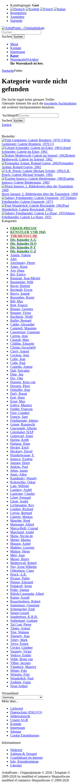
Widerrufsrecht (20, 716)
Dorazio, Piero (20, 386)
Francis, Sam (19, 417)
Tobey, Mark (19, 640)
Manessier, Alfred (22, 524)
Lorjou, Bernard (21, 513)
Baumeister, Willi (21, 282)
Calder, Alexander (22, 324)
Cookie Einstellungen (24, 735)
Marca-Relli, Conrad (24, 528)
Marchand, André (22, 532)
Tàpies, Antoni (20, 628)
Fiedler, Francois (21, 409)
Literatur (16, 765)
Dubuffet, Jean (20, 390)
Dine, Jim (16, 374)
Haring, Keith (19, 440)
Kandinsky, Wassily (23, 478)
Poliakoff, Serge (21, 586)
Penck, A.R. (18, 574)
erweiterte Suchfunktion (60, 103)
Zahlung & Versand (23, 754)
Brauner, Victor (20, 313)
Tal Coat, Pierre (20, 624)
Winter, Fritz (18, 670)
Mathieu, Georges (22, 547)
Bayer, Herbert (20, 286)
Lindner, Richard (21, 509)
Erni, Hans (17, 397)
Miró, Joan (17, 555)
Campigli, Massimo (23, 328)
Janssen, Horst (20, 463)
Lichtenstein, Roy (22, 505)
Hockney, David (21, 451)
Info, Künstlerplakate (24, 761)
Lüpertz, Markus (21, 517)
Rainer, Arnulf (19, 597)
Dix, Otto (16, 378)
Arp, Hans (17, 270)
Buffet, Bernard (20, 320)
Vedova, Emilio (20, 655)
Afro (13, 259)
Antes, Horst (18, 266)
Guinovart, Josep (21, 436)
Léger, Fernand (20, 497)
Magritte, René (20, 520)
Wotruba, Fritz (20, 674)
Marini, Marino (20, 540)
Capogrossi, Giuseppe (25, 332)
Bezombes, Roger (22, 297)
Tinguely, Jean (20, 636)
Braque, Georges (21, 309)
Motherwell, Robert (23, 563)
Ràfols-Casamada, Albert (27, 593)
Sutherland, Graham (23, 620)
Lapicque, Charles (22, 493)
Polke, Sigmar (19, 590)
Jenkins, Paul (19, 467)
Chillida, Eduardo (22, 343)
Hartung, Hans (20, 443)
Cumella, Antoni (21, 366)
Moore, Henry (19, 559)
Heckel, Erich (19, 447)
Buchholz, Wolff (21, 316)
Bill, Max (16, 301)
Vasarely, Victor (21, 651)
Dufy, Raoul (18, 393)
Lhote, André (19, 501)
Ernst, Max (17, 401)
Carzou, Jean (19, 336)
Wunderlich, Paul (21, 678)
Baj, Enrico (18, 274)
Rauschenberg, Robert (25, 601)
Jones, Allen (18, 474)
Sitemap (15, 731)
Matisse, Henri (20, 551)
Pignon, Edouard (21, 582)
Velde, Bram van (21, 659)
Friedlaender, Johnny (24, 420)
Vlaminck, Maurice (23, 667)
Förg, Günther (19, 413)
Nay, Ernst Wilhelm (23, 567)
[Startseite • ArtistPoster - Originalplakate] (23, 28)
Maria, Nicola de (21, 536)
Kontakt (15, 48)
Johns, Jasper (19, 470)
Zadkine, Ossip (20, 682)
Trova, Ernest (19, 643)
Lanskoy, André (21, 490)
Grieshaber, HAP (21, 432)
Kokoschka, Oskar (22, 482)
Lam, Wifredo (19, 486)
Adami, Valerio (20, 255)
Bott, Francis (19, 305)
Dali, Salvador (20, 370)
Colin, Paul (17, 363)
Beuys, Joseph (20, 293)
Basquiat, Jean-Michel (25, 278)
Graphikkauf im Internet (26, 757)
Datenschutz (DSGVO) (26, 712)
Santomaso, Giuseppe (24, 605)
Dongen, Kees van (22, 382)
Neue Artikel (19, 686)
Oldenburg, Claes (22, 570)
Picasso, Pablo (20, 578)
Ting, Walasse (19, 632)
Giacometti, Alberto (23, 428)
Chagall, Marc (19, 340)
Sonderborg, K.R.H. (24, 617)
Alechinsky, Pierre (22, 263)
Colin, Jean (17, 359)
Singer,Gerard (19, 613)
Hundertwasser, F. (22, 455)
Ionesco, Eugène (21, 459)
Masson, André (20, 543)
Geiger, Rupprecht (22, 424)
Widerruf (16, 750)
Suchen (18, 36)
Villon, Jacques (20, 663)
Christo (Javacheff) (23, 347)
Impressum (17, 52)
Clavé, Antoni (19, 351)
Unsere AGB (19, 720)
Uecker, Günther (21, 647)
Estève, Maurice (21, 405)
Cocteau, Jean (19, 355)
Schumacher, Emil (22, 609)
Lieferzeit (16, 708)
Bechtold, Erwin (21, 290)
